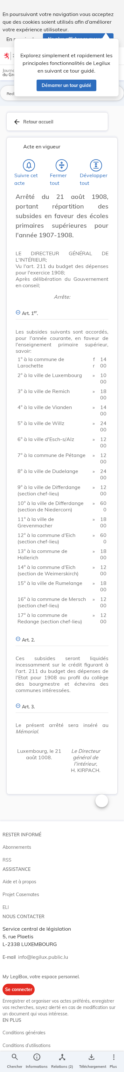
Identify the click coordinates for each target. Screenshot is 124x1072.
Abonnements (17, 847)
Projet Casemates (21, 894)
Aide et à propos (19, 882)
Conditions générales (24, 1033)
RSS (7, 860)
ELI (6, 907)
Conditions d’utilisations (27, 1045)
